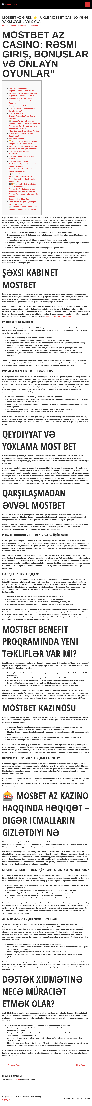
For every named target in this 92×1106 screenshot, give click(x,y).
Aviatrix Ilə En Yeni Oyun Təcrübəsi (23, 149)
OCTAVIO (6, 1100)
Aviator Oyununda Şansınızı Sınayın (23, 146)
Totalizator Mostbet (16, 139)
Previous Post (12, 1065)
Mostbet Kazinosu (16, 113)
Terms (79, 1098)
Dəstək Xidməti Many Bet (19, 199)
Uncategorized (23, 25)
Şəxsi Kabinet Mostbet (18, 88)
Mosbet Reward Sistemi (18, 161)
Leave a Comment (9, 25)
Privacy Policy (69, 1098)
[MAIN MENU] (87, 4)
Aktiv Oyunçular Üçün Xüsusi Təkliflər (24, 131)
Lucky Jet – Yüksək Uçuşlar (20, 106)
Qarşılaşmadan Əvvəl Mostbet (21, 98)
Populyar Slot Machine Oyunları (21, 91)
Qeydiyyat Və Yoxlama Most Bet (21, 96)
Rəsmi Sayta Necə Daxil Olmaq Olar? (23, 93)
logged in (16, 1079)
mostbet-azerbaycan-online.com (58, 316)
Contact (87, 1098)
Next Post (81, 1065)
